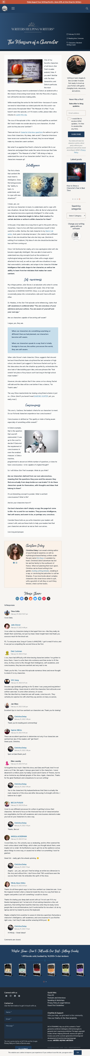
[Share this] (21, 598)
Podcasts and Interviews (57, 998)
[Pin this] (44, 598)
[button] (13, 8)
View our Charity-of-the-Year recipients (62, 1018)
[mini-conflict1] (9, 969)
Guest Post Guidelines (56, 1005)
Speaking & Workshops (56, 1000)
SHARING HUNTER (41, 396)
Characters (72, 43)
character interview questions (32, 132)
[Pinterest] (19, 996)
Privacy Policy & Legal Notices (59, 1003)
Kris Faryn (40, 558)
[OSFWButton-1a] (76, 236)
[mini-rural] (66, 969)
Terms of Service (21, 1043)
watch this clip (21, 115)
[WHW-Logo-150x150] (5, 8)
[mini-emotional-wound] (37, 969)
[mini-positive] (81, 969)
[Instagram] (11, 996)
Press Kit (51, 995)
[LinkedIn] (15, 996)
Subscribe (76, 134)
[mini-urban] (52, 969)
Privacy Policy (8, 1043)
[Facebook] (6, 996)
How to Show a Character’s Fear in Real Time (76, 188)
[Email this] (17, 598)
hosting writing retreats (40, 571)
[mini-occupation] (23, 969)
